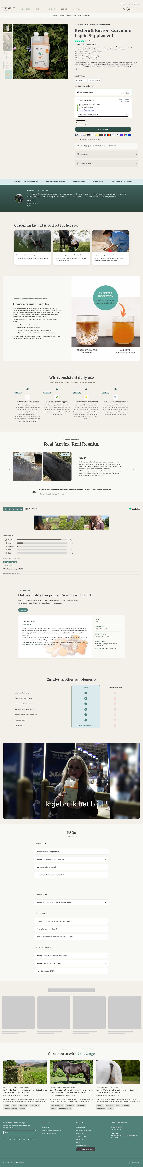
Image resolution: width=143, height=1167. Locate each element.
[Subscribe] (33, 1132)
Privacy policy (80, 1133)
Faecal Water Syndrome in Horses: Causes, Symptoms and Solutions (116, 1091)
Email (6, 1132)
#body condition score (57, 1105)
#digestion (100, 1105)
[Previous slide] (9, 468)
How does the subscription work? (86, 110)
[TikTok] (15, 1139)
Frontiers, (29, 644)
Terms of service (81, 1136)
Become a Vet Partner (49, 1133)
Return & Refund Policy (83, 1130)
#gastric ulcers (23, 1105)
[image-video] (71, 780)
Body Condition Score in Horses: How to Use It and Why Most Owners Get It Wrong (71, 1091)
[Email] (29, 1139)
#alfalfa (7, 1105)
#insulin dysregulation (11, 1108)
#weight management (65, 1108)
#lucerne (22, 1108)
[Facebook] (5, 1139)
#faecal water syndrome (112, 1105)
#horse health (81, 1105)
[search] (120, 9)
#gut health (125, 1105)
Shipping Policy (81, 1127)
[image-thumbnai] (7, 28)
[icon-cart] (124, 9)
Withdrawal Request (86, 1149)
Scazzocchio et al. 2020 (39, 644)
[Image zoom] (40, 51)
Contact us (79, 1139)
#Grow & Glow (70, 1105)
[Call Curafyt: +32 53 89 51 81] (33, 1139)
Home (55, 15)
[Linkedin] (24, 1139)
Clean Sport (45, 1127)
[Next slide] (134, 468)
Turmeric (23, 610)
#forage (14, 1105)
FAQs (78, 1142)
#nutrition (53, 1108)
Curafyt (136, 1162)
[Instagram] (10, 1139)
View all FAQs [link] (71, 836)
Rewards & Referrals (82, 1145)
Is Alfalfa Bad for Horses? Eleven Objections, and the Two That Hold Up (25, 1091)
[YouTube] (19, 1139)
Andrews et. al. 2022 (55, 644)
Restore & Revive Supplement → (105, 648)
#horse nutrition (34, 1105)
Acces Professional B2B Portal (51, 1130)
